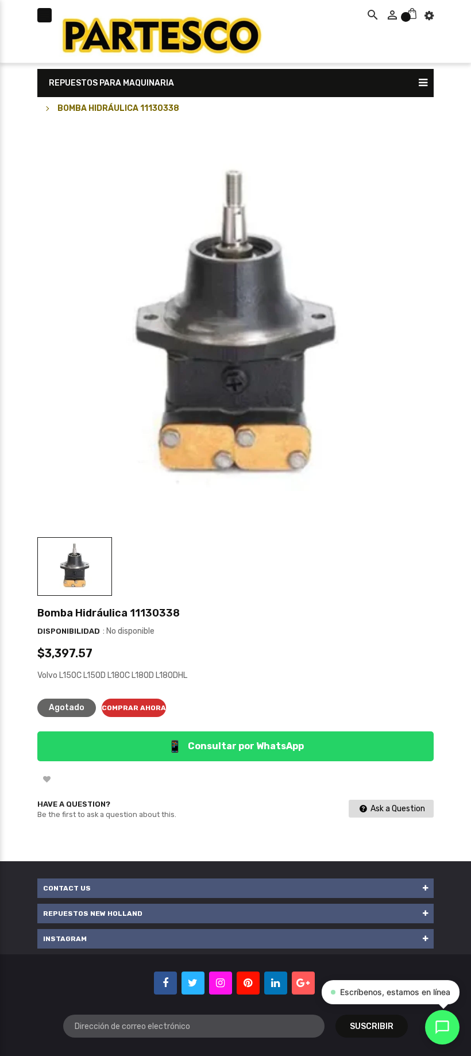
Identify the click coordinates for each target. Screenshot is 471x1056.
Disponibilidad (68, 631)
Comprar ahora (134, 708)
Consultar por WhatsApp (236, 746)
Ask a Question (397, 809)
